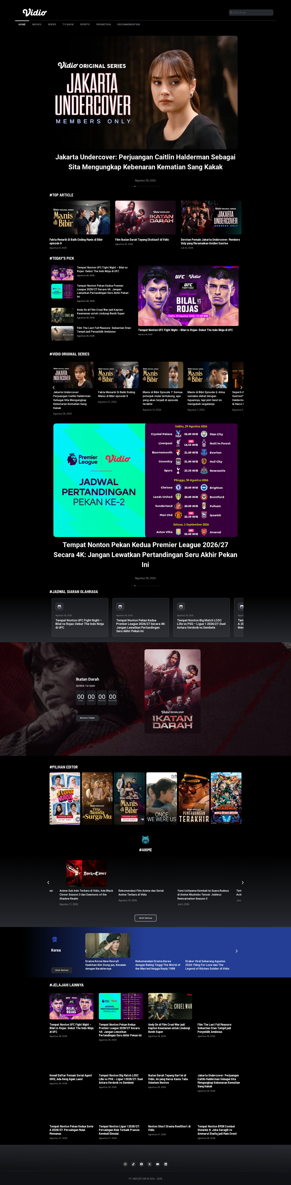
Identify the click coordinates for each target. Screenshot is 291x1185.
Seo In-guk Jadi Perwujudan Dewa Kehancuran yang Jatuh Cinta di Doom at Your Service (157, 964)
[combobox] (251, 12)
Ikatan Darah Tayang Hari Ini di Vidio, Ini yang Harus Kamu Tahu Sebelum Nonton (168, 1078)
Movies (36, 24)
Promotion (103, 24)
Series (52, 24)
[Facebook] (141, 1164)
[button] (131, 186)
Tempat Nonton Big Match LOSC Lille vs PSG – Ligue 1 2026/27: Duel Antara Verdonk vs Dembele (201, 623)
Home (22, 24)
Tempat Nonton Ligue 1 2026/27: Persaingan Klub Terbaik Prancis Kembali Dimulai (119, 1129)
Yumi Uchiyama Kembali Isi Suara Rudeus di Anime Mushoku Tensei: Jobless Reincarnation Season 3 (144, 894)
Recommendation (128, 24)
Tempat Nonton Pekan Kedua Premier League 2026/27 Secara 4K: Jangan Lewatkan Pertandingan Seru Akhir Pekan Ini (102, 291)
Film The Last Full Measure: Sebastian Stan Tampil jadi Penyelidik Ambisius (104, 329)
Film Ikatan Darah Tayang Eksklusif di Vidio (142, 239)
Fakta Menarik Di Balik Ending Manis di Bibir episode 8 (145, 157)
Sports (84, 24)
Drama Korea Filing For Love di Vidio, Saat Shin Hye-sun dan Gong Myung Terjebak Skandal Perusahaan (107, 966)
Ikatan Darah (87, 679)
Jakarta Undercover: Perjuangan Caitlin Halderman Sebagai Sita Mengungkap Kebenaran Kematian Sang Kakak (71, 400)
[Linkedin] (165, 1164)
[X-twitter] (149, 1164)
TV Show (68, 24)
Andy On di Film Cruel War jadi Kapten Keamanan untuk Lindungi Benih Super (101, 311)
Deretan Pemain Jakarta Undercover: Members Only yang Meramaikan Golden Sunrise (210, 241)
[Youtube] (157, 1164)
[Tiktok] (133, 1164)
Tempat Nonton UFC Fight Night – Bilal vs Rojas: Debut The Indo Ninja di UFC (102, 269)
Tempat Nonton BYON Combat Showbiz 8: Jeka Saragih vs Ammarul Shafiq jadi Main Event (217, 1129)
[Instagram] (125, 1164)
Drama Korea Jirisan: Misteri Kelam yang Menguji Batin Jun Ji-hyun (206, 964)
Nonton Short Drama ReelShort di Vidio (169, 1128)
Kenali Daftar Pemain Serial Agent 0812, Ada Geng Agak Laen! (71, 1077)
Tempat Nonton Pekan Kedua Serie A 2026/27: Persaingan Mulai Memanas (71, 1129)
